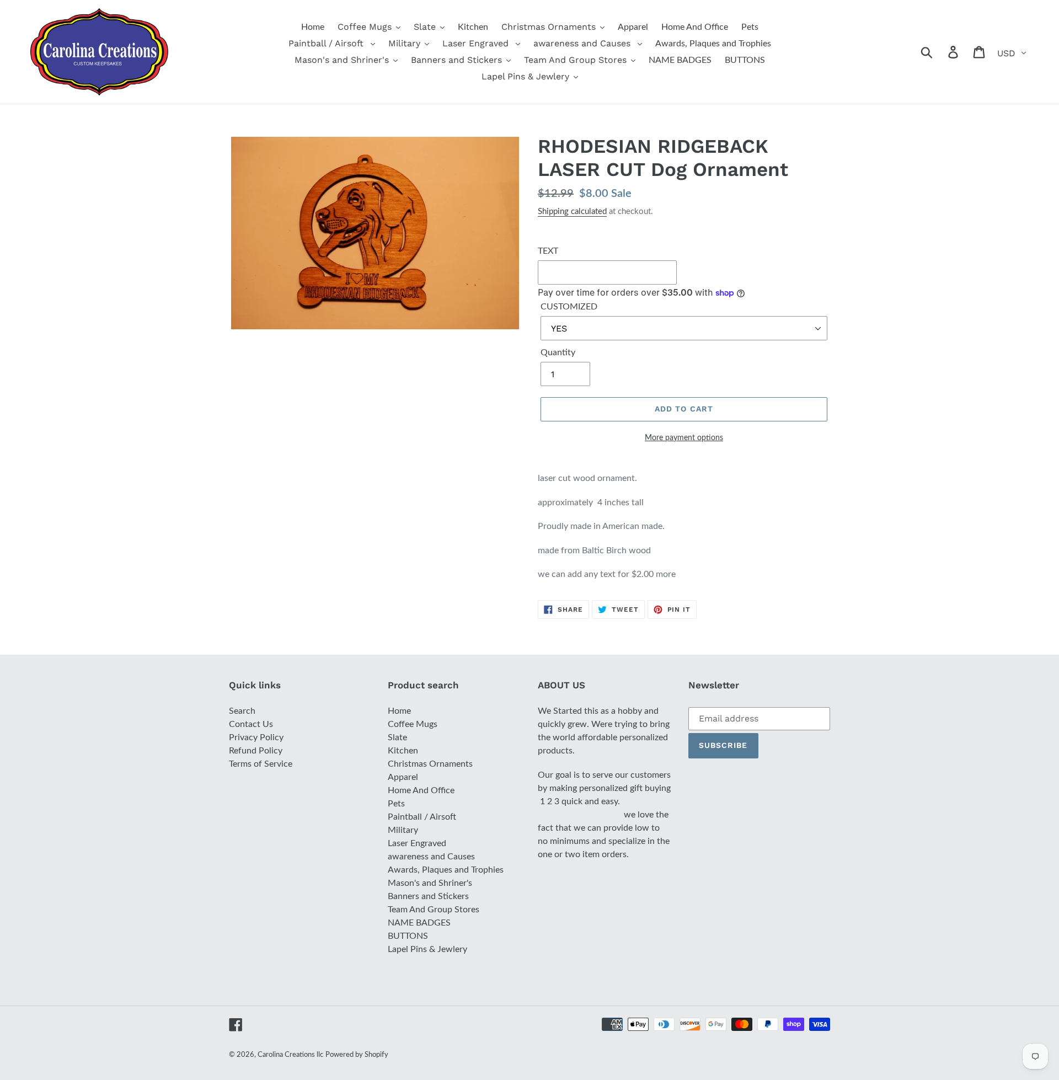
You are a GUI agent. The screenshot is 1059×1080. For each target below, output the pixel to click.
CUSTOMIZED (569, 306)
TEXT (548, 251)
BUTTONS (408, 936)
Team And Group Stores (433, 909)
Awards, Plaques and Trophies (446, 869)
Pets (396, 803)
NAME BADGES (419, 922)
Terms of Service (260, 764)
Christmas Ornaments (430, 764)
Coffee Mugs (412, 724)
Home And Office (421, 790)
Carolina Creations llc (290, 1054)
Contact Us (251, 724)
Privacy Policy (256, 737)
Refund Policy (255, 750)
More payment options (684, 438)
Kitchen (403, 750)
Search (242, 711)
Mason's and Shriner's (430, 883)
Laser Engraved (417, 843)
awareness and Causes (431, 856)
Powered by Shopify (356, 1054)
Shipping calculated (572, 211)
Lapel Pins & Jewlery (427, 949)
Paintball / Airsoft (422, 816)
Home (399, 711)
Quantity (558, 352)
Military (403, 830)
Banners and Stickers (428, 896)
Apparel (403, 777)
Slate (397, 737)
